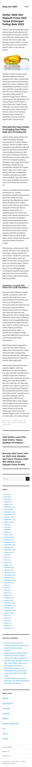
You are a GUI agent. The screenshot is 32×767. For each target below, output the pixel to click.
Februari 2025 (9, 537)
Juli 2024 (7, 555)
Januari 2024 (8, 570)
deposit (13, 422)
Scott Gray (8, 420)
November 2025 (10, 514)
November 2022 (10, 605)
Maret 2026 (8, 504)
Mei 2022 (7, 620)
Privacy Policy (7, 747)
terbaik (8, 424)
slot (3, 728)
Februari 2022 (9, 628)
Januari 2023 (8, 600)
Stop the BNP (9, 6)
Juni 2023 (7, 588)
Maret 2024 (8, 565)
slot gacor (5, 713)
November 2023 (9, 575)
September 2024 (10, 550)
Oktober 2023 (9, 577)
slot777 (5, 733)
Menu (27, 6)
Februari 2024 (9, 567)
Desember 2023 (9, 572)
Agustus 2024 (9, 552)
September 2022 (10, 610)
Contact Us (6, 756)
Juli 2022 (7, 615)
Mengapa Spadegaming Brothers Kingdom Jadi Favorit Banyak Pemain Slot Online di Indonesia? (16, 655)
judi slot (5, 698)
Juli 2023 (7, 585)
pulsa (24, 422)
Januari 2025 (8, 540)
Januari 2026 (8, 509)
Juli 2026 (7, 494)
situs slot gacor (7, 703)
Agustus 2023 (9, 583)
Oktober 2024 (9, 547)
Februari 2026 (9, 507)
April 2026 (8, 502)
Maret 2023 (8, 595)
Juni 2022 (7, 618)
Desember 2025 (9, 512)
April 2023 (7, 593)
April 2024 (8, 562)
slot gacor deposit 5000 (10, 723)
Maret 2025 (8, 535)
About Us (5, 751)
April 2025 (8, 532)
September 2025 (10, 519)
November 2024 (10, 545)
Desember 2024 (9, 542)
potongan (19, 422)
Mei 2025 (7, 530)
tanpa (4, 424)
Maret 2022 (8, 625)
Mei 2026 (7, 499)
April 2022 (8, 623)
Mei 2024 (7, 560)
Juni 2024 (7, 557)
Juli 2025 (7, 524)
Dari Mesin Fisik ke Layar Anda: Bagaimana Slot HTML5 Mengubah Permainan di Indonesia (16, 680)
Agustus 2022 (9, 613)
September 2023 (10, 580)
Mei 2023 (7, 590)
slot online (6, 708)
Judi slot (5, 738)
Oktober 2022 (9, 608)
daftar (9, 422)
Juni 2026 (7, 497)
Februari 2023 (9, 598)
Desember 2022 (9, 603)
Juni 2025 (7, 527)
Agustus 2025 (9, 522)
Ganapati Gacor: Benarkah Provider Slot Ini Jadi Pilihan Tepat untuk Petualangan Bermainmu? (16, 663)
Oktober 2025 (9, 517)
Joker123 (5, 718)
